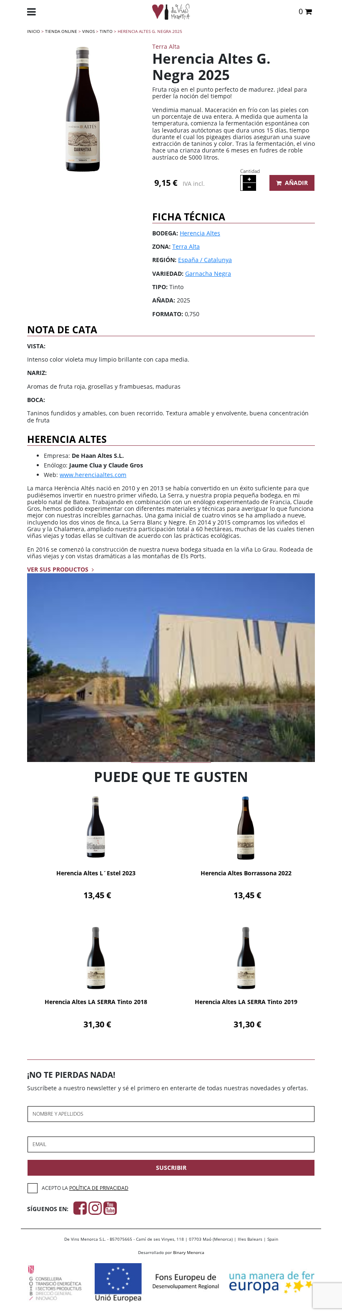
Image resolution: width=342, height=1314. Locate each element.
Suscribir (171, 1168)
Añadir (296, 183)
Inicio (33, 31)
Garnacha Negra (208, 273)
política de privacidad (98, 1188)
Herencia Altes (200, 233)
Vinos (88, 31)
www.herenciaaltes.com (93, 475)
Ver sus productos (58, 569)
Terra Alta (186, 246)
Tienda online (61, 31)
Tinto (106, 31)
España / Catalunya (205, 260)
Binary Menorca (188, 1252)
